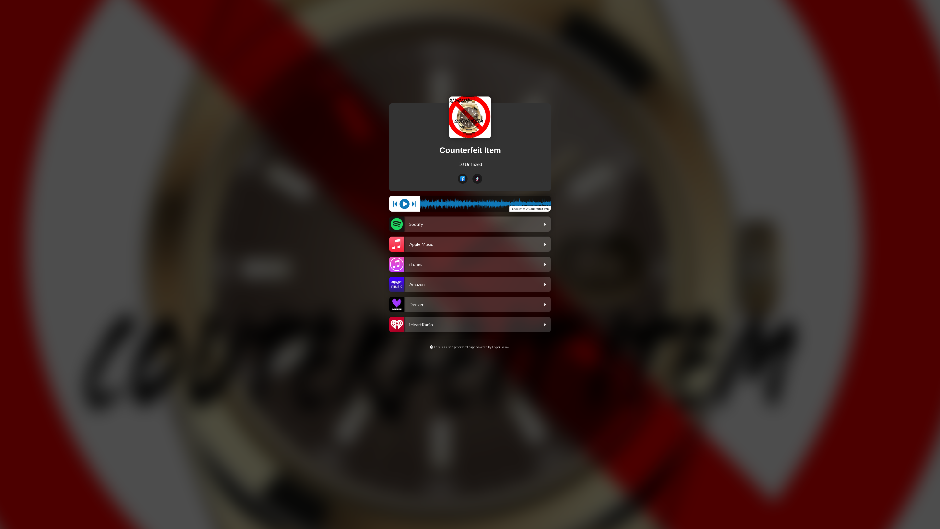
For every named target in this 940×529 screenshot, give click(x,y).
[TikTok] (477, 179)
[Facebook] (463, 179)
